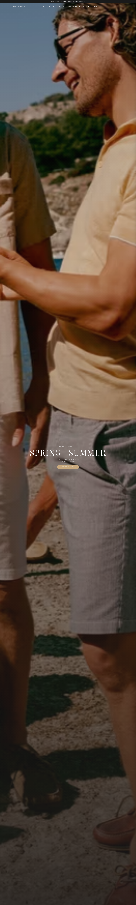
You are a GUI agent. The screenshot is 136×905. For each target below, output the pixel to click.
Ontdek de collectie (67, 467)
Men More (19, 6)
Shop (43, 6)
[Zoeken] (116, 6)
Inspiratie (61, 6)
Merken (51, 6)
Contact (95, 6)
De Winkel (86, 6)
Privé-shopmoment (74, 6)
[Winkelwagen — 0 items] (121, 6)
